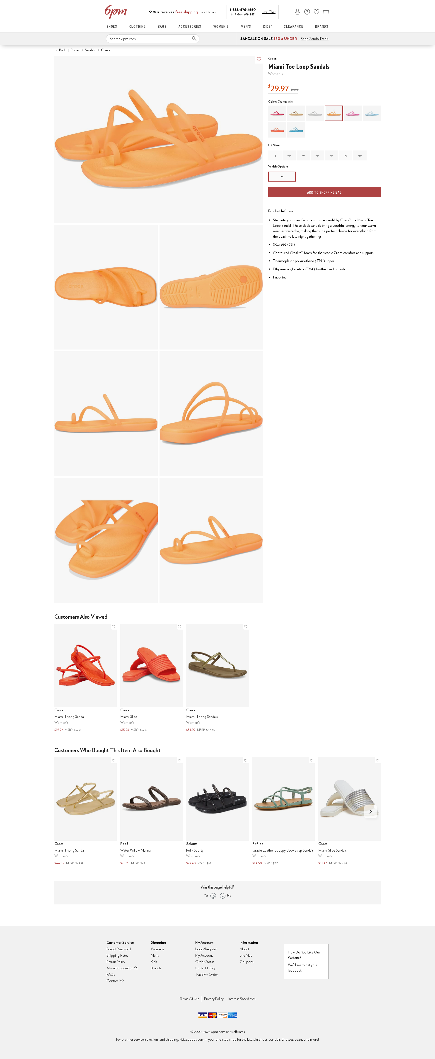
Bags (162, 26)
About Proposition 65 (122, 968)
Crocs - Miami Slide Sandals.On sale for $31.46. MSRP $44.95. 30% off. (349, 811)
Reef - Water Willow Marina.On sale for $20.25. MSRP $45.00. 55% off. (151, 811)
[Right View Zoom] (106, 540)
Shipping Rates (117, 955)
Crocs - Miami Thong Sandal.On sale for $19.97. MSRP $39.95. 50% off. (85, 678)
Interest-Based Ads (242, 999)
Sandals (90, 50)
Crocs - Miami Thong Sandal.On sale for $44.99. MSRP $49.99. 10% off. (85, 811)
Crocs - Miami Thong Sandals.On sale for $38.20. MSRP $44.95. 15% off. (217, 678)
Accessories (190, 26)
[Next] (370, 811)
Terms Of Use (189, 999)
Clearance (293, 26)
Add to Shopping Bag (324, 192)
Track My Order (206, 974)
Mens (155, 955)
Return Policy (115, 962)
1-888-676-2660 (243, 9)
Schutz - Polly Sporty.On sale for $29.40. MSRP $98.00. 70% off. (217, 811)
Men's (246, 26)
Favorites (316, 11)
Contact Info (115, 981)
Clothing (137, 26)
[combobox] (152, 38)
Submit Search (194, 39)
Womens (157, 949)
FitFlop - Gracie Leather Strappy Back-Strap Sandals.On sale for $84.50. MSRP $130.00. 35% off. (283, 811)
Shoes (111, 26)
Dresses (287, 1039)
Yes (206, 895)
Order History (205, 968)
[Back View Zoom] (211, 413)
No (229, 895)
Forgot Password (118, 949)
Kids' (267, 26)
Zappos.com (194, 1039)
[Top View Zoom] (106, 287)
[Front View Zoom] (211, 540)
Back (61, 50)
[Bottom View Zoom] (211, 287)
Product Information (284, 211)
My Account (297, 11)
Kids (154, 962)
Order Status (204, 962)
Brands (322, 26)
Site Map (246, 955)
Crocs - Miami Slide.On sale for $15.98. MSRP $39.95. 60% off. (151, 678)
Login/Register (206, 949)
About (244, 949)
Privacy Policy (214, 999)
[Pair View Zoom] (158, 139)
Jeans (299, 1039)
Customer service (307, 11)
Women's (221, 26)
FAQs (110, 974)
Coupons (247, 962)
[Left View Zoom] (106, 413)
